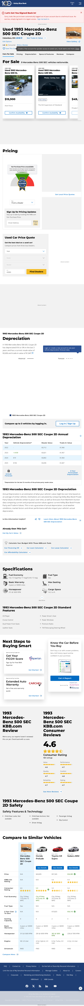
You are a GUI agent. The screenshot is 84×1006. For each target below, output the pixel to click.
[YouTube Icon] (54, 986)
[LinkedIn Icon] (46, 986)
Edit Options (7, 41)
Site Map (70, 975)
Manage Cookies (51, 971)
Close (77, 49)
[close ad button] (80, 988)
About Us (66, 971)
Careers (78, 971)
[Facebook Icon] (28, 986)
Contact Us (16, 966)
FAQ (5, 966)
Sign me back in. (43, 19)
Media (58, 975)
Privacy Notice (31, 966)
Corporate (14, 975)
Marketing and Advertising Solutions (37, 975)
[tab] (9, 54)
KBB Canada (48, 979)
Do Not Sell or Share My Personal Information (58, 966)
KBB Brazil (34, 979)
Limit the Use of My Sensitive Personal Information (21, 971)
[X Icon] (33, 986)
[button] (24, 662)
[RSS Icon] (40, 986)
